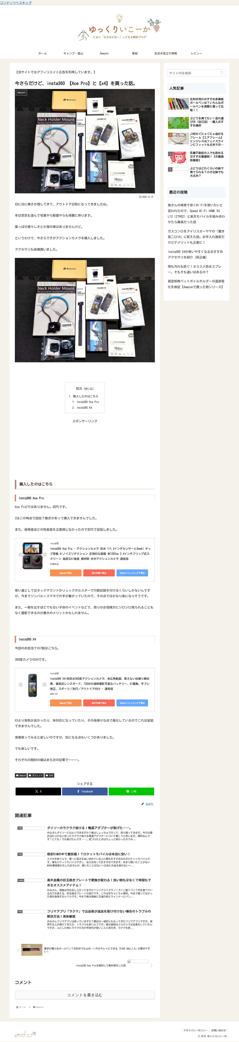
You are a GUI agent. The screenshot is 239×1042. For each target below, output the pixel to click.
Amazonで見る (65, 573)
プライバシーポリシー (195, 1030)
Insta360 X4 (84, 407)
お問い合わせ (218, 1030)
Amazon (22, 775)
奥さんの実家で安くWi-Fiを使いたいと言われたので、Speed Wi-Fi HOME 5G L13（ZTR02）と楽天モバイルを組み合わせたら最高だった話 (196, 213)
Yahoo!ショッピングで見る (132, 573)
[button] (221, 73)
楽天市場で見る (99, 573)
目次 (79, 388)
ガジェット (37, 775)
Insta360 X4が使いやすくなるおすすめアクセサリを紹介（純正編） (195, 254)
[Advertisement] (85, 448)
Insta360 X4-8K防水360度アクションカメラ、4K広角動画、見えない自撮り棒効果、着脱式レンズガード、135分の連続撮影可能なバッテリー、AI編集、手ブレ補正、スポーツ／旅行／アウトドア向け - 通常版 (99, 683)
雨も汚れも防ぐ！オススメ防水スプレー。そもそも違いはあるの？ (194, 269)
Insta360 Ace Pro (87, 402)
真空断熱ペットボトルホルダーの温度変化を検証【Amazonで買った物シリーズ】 (196, 284)
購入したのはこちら (85, 396)
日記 (51, 775)
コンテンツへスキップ (15, 2)
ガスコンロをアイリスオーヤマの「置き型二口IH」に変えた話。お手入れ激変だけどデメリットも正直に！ (196, 237)
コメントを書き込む (85, 995)
